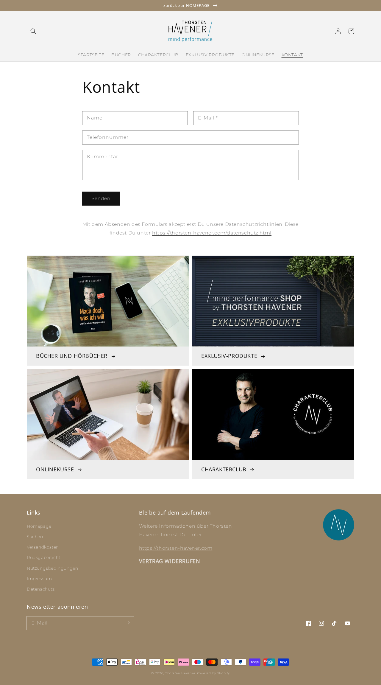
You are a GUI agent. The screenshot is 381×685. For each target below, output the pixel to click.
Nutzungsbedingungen (52, 568)
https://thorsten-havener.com (176, 548)
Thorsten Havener (180, 673)
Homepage (39, 526)
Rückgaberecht (43, 557)
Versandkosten (43, 547)
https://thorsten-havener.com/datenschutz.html (211, 233)
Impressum (39, 578)
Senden (101, 198)
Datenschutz (41, 589)
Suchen (35, 536)
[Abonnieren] (127, 623)
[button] (33, 31)
